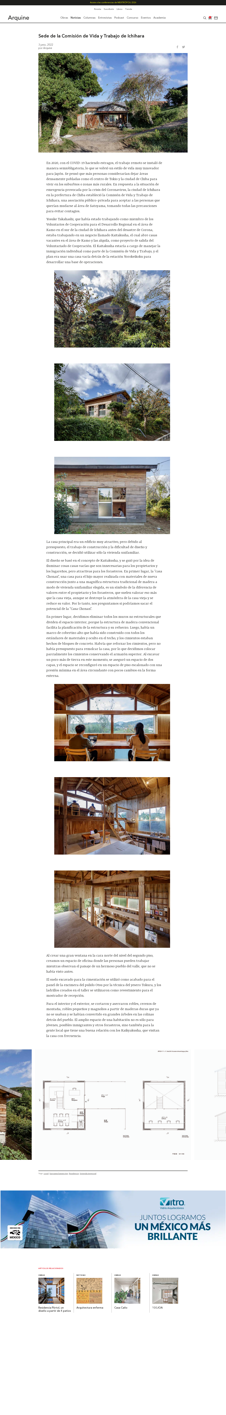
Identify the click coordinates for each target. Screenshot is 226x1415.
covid (46, 1173)
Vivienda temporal (88, 1173)
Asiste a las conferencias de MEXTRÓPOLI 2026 (113, 2)
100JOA (157, 1308)
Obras (41, 1275)
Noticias (81, 1275)
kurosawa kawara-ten (59, 1173)
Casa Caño (120, 1308)
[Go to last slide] (13, 1104)
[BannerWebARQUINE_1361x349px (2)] (113, 1247)
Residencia (74, 1173)
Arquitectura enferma (89, 1308)
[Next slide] (213, 1104)
